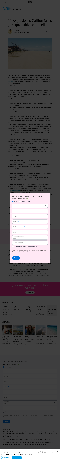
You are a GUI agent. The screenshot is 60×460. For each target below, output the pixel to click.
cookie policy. (28, 454)
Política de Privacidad (16, 251)
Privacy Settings (6, 457)
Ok (17, 457)
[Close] (57, 451)
